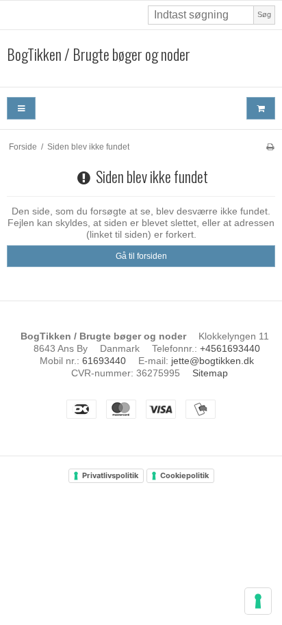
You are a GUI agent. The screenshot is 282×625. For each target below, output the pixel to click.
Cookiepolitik (184, 475)
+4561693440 (230, 348)
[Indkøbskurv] (260, 108)
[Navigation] (21, 108)
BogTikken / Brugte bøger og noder (98, 54)
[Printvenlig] (270, 147)
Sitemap (210, 372)
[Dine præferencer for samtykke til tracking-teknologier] (258, 601)
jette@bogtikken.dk (212, 360)
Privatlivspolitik (110, 475)
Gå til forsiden (141, 256)
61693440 (104, 360)
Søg (264, 14)
